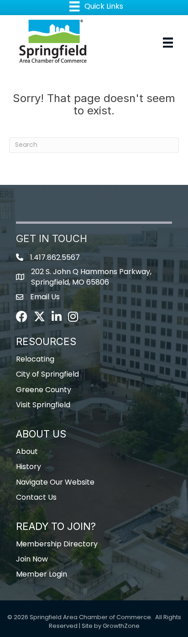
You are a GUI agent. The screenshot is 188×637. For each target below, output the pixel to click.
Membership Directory (57, 544)
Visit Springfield (43, 404)
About (27, 451)
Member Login (41, 574)
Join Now (32, 559)
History (28, 466)
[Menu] (168, 42)
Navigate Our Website (55, 482)
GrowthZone (121, 625)
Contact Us (36, 497)
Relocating (35, 359)
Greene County (43, 389)
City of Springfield (47, 374)
